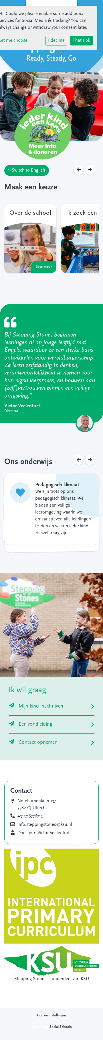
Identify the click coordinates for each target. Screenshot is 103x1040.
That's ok (81, 40)
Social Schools (60, 1027)
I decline (56, 40)
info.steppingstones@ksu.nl (44, 824)
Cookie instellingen (51, 1015)
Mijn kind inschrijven (41, 706)
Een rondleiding (35, 724)
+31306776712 (30, 816)
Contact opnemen (38, 742)
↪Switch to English (26, 170)
